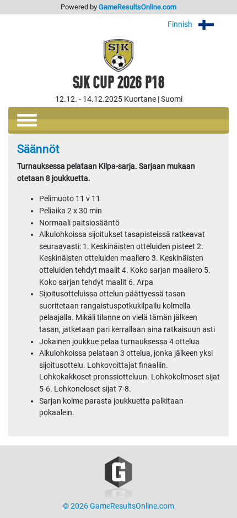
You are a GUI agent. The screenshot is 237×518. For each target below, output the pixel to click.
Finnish (181, 24)
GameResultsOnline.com (137, 7)
